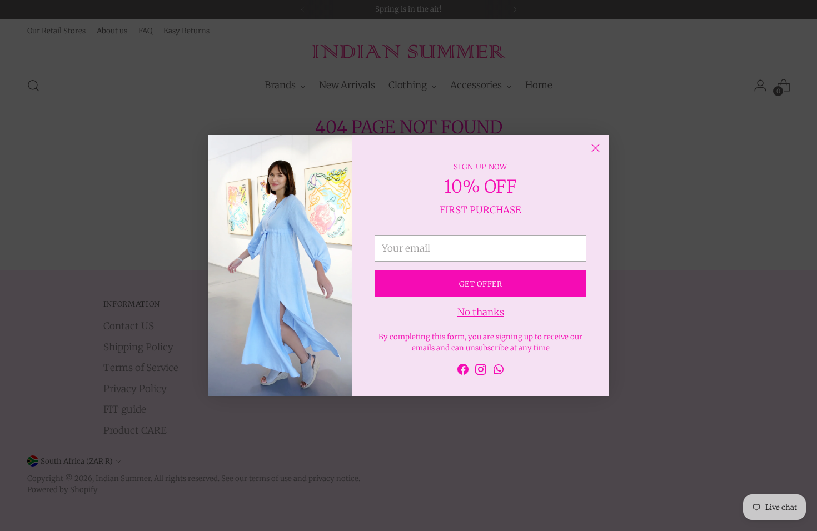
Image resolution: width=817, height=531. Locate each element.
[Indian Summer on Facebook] (463, 371)
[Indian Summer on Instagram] (480, 371)
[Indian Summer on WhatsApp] (498, 371)
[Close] (595, 148)
